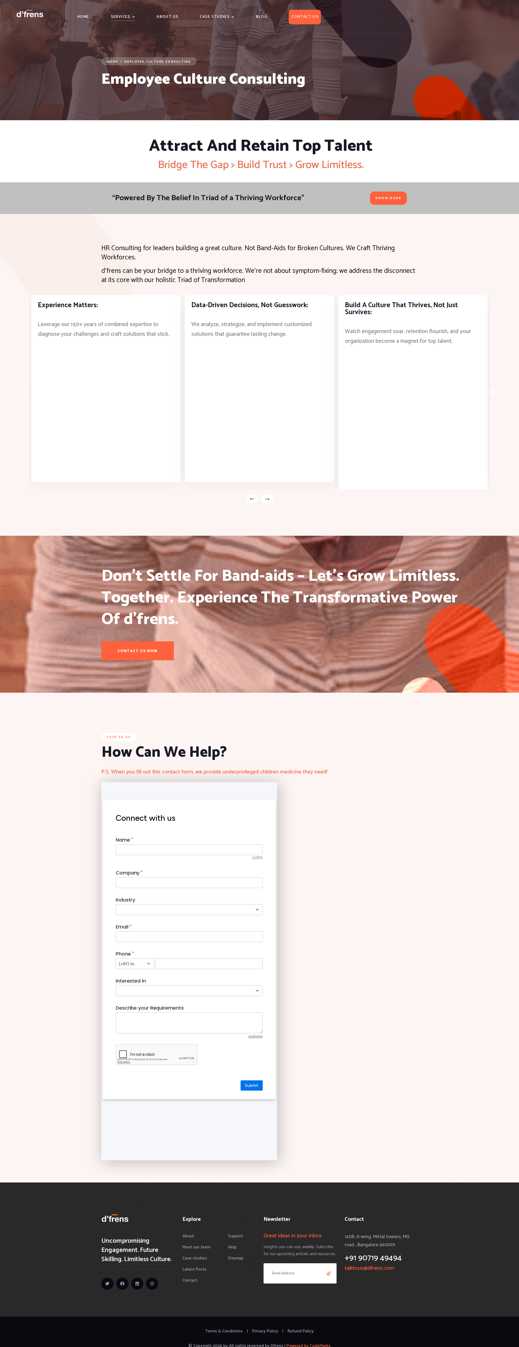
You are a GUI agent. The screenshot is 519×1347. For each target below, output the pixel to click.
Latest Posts (194, 1269)
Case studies (194, 1258)
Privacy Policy (265, 1331)
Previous (25, 392)
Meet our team (196, 1247)
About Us (167, 17)
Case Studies (214, 17)
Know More (388, 198)
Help (232, 1247)
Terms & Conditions (224, 1331)
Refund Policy (301, 1331)
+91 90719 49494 (373, 1258)
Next (494, 392)
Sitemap (236, 1258)
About (188, 1236)
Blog (261, 17)
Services (120, 17)
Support (235, 1236)
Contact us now (138, 651)
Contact (189, 1280)
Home (83, 17)
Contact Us (304, 17)
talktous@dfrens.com (369, 1268)
